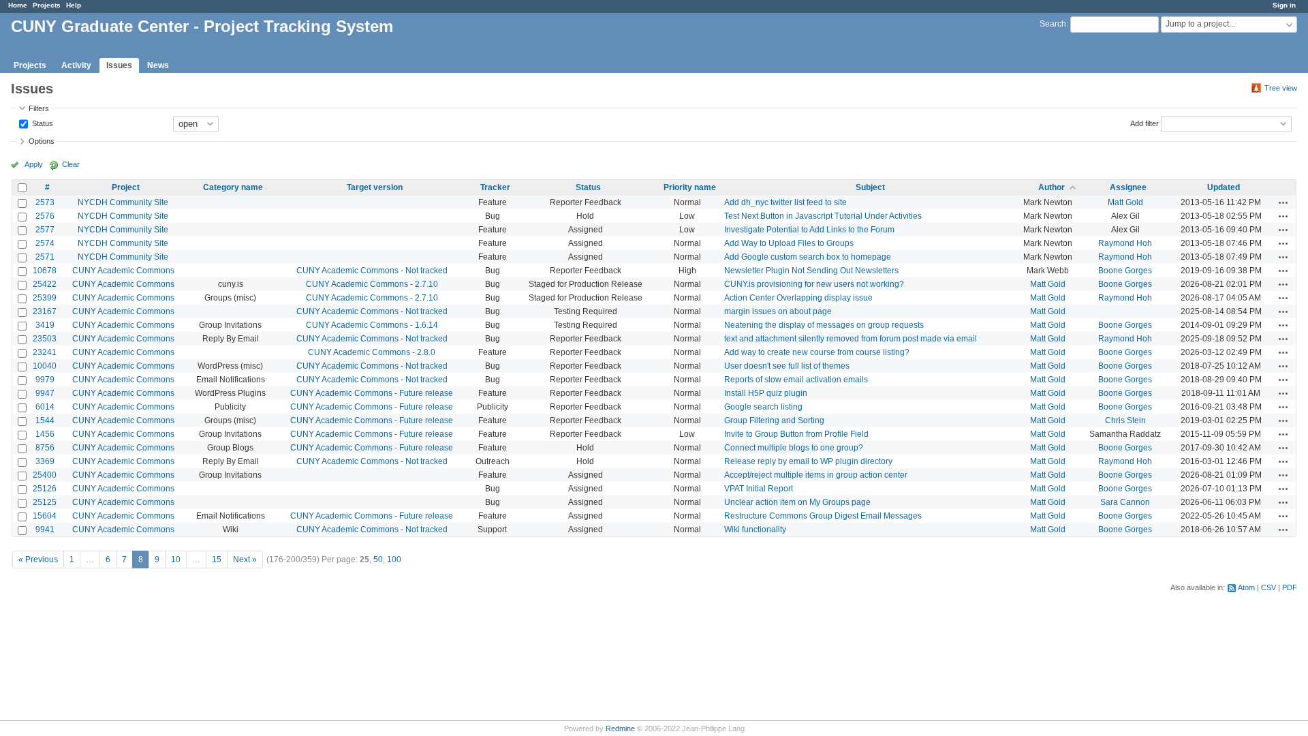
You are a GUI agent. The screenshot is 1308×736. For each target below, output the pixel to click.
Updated (1223, 187)
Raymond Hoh (1125, 243)
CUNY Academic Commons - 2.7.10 (372, 284)
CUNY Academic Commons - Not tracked (372, 270)
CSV (1268, 587)
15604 (45, 516)
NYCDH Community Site (123, 202)
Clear (71, 164)
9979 (44, 379)
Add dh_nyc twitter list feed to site (785, 202)
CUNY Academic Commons (123, 270)
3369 (44, 461)
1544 (44, 420)
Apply (34, 164)
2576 (44, 216)
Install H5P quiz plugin (765, 393)
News (158, 65)
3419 (44, 325)
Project (126, 187)
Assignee (1128, 187)
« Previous (38, 559)
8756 (44, 448)
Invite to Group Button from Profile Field (796, 434)
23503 (45, 338)
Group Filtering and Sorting (774, 420)
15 (216, 559)
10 (176, 559)
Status (41, 123)
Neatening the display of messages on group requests (824, 325)
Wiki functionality (755, 529)
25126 (45, 488)
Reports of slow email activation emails (796, 379)
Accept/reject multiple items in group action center (815, 475)
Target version (375, 187)
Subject (870, 187)
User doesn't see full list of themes (787, 366)
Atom (1246, 587)
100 (394, 559)
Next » (245, 559)
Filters (39, 108)
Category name (233, 187)
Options (41, 141)
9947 (44, 393)
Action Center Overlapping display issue (798, 298)
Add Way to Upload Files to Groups (789, 243)
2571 (44, 257)
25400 (45, 475)
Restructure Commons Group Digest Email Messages (823, 516)
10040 (45, 366)
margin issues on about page (778, 311)
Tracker (495, 187)
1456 (44, 434)
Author (1051, 187)
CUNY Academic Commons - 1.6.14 (372, 325)
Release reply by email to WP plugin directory (808, 461)
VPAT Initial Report (758, 488)
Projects (47, 5)
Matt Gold (1125, 202)
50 (378, 559)
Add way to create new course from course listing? (816, 352)
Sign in (1284, 5)
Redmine (620, 728)
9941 (44, 529)
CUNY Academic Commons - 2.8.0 (371, 352)
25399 (45, 298)
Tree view (1280, 88)
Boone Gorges (1125, 270)
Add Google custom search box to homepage (807, 257)
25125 (45, 502)
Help (73, 5)
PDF (1289, 587)
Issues (119, 65)
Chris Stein (1125, 420)
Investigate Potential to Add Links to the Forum (809, 229)
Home (17, 5)
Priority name (690, 187)
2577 (44, 229)
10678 (45, 270)
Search (1053, 24)
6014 (44, 407)
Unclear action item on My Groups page (797, 502)
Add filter (1144, 123)
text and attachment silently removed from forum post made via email (850, 338)
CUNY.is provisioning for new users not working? (814, 284)
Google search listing (763, 407)
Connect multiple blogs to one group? (793, 448)
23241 (45, 352)
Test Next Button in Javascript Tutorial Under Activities (823, 216)
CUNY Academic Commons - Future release (371, 393)
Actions (1283, 202)
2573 (44, 202)
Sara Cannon (1125, 502)
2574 (44, 243)
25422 (45, 284)
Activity (76, 65)
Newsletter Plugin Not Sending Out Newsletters (811, 270)
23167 (45, 311)
